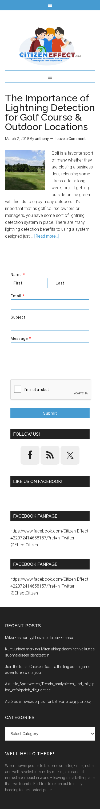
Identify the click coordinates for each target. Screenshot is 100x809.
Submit (50, 413)
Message (21, 338)
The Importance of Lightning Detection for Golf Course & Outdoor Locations (50, 112)
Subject (18, 317)
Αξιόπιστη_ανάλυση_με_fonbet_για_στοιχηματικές (48, 701)
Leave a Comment (70, 139)
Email (17, 296)
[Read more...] (46, 236)
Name (18, 275)
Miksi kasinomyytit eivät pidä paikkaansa (39, 637)
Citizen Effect (50, 46)
